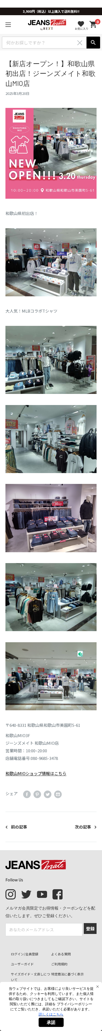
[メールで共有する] (58, 794)
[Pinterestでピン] (37, 794)
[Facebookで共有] (27, 794)
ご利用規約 (59, 964)
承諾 (51, 1022)
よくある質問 (61, 954)
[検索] (93, 43)
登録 (90, 928)
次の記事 (83, 827)
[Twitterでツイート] (47, 794)
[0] (93, 24)
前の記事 (19, 827)
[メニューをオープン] (8, 25)
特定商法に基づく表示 (67, 974)
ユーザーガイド (22, 964)
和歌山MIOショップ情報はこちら (35, 773)
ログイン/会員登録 (24, 954)
